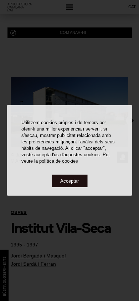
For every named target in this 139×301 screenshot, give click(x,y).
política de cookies (58, 160)
